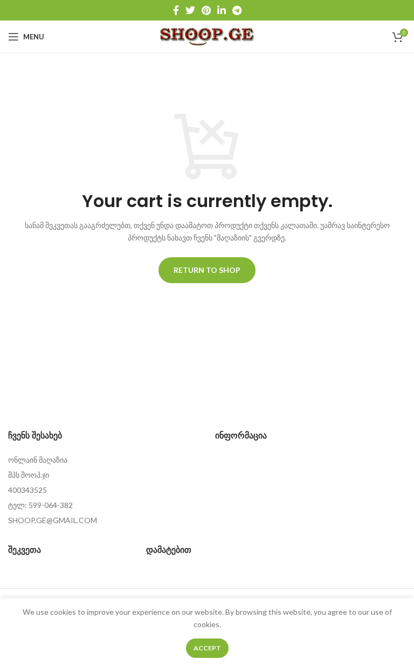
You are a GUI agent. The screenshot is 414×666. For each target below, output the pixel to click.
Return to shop (207, 269)
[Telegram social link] (237, 10)
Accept (207, 648)
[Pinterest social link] (206, 10)
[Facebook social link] (176, 10)
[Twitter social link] (190, 10)
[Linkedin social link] (221, 10)
